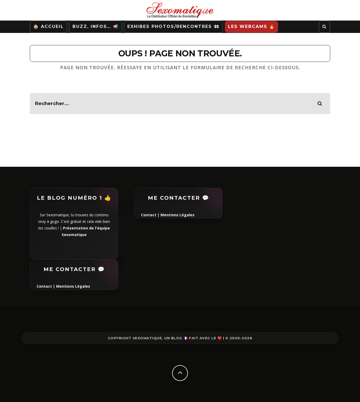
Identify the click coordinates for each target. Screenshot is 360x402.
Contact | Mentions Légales (63, 286)
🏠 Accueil (48, 26)
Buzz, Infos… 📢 (95, 26)
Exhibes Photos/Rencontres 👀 (173, 26)
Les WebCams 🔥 (251, 26)
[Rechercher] (324, 27)
